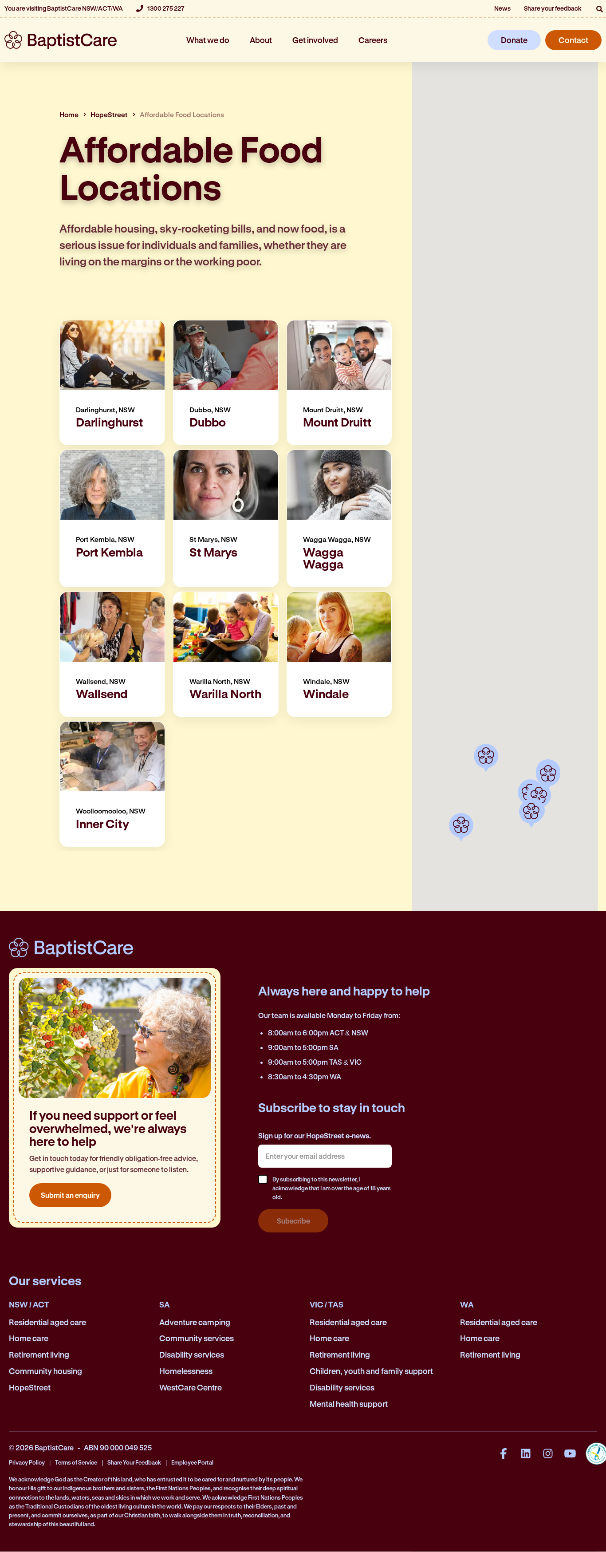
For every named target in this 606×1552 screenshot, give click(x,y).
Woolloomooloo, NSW (111, 811)
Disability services (191, 1354)
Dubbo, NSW (210, 410)
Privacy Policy (27, 1462)
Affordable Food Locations (182, 114)
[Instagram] (548, 1453)
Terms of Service (76, 1462)
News (502, 8)
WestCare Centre (190, 1387)
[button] (599, 9)
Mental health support (349, 1403)
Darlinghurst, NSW (105, 410)
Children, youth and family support (371, 1370)
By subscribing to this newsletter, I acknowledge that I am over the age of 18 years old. (331, 1188)
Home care (28, 1338)
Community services (196, 1338)
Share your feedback (553, 8)
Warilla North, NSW (219, 681)
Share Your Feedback (134, 1462)
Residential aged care (47, 1322)
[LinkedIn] (525, 1453)
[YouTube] (570, 1453)
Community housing (45, 1370)
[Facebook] (503, 1453)
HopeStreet (109, 114)
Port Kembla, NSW (105, 539)
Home (69, 114)
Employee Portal (192, 1462)
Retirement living (39, 1354)
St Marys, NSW (213, 539)
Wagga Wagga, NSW (337, 539)
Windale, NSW (326, 681)
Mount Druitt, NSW (333, 410)
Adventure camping (194, 1322)
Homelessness (185, 1370)
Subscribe (293, 1220)
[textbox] (324, 1156)
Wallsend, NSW (101, 681)
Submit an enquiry (70, 1195)
